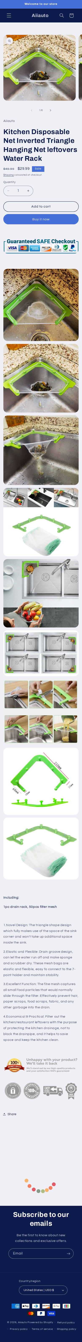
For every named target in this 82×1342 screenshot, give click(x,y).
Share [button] (12, 1114)
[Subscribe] (68, 1253)
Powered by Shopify (40, 1322)
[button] (9, 15)
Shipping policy (66, 1329)
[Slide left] (31, 110)
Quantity (9, 182)
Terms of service (42, 1329)
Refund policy (66, 1322)
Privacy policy (19, 1329)
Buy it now (41, 219)
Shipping (8, 175)
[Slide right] (50, 110)
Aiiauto (22, 1322)
